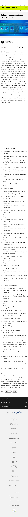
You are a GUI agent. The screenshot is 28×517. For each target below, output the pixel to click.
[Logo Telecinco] (14, 424)
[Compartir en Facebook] (26, 47)
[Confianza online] (14, 512)
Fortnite (14, 391)
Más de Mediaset (6, 402)
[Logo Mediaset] (14, 413)
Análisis (2, 10)
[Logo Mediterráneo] (14, 485)
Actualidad (4, 399)
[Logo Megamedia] (15, 505)
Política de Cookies (14, 497)
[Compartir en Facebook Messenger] (23, 47)
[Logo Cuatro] (14, 428)
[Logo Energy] (14, 452)
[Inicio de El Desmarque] (2, 7)
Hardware (17, 10)
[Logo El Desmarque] (14, 438)
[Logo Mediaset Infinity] (14, 419)
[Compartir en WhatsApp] (16, 47)
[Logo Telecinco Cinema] (14, 466)
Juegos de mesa (23, 10)
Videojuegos (8, 391)
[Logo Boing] (14, 447)
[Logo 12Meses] (14, 471)
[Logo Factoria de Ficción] (14, 443)
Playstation (11, 10)
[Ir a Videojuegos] (11, 7)
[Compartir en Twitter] (20, 47)
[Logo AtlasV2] (14, 476)
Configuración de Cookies (14, 495)
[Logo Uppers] (14, 462)
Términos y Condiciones (14, 492)
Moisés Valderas (8, 41)
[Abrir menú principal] (26, 7)
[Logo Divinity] (14, 433)
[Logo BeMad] (14, 457)
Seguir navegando (6, 406)
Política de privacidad (14, 494)
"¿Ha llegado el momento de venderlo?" (10, 5)
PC (6, 10)
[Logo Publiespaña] (14, 480)
